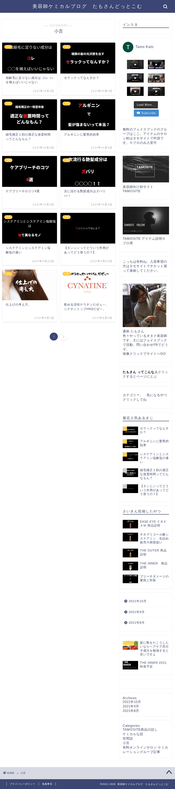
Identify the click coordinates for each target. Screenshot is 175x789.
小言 (126, 743)
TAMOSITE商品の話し (140, 729)
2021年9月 (137, 612)
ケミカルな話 (133, 734)
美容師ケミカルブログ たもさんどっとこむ (87, 6)
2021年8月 (137, 622)
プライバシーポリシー (22, 784)
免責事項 (47, 784)
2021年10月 (138, 601)
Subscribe (148, 113)
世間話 (128, 738)
